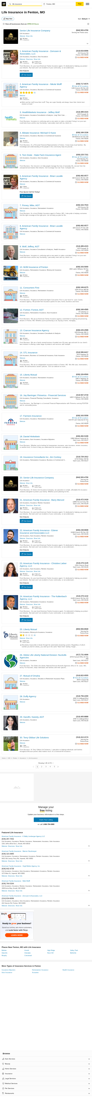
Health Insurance (59, 249)
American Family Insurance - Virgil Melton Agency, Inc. (21, 866)
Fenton (15, 758)
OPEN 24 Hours (33, 24)
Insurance (33, 57)
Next (58, 766)
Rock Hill (50, 953)
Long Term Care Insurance (63, 115)
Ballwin (4, 950)
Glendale (27, 953)
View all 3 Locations (81, 678)
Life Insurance (24, 33)
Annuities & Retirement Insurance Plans (51, 679)
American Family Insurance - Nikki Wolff (16, 881)
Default (85, 19)
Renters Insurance (44, 503)
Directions (29, 59)
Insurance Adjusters (48, 439)
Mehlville (73, 953)
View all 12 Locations (81, 135)
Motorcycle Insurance (54, 270)
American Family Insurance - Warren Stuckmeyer (19, 851)
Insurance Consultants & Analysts (41, 115)
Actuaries (35, 972)
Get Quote (28, 75)
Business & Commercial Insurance (49, 90)
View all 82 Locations (81, 418)
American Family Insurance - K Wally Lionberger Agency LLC (23, 836)
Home (4, 758)
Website (22, 36)
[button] (87, 4)
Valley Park (74, 950)
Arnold (26, 950)
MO (9, 758)
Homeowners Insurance (45, 208)
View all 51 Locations (81, 86)
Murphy (4, 955)
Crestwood (28, 955)
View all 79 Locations (81, 157)
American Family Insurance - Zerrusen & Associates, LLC (22, 896)
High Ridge (51, 950)
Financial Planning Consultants (40, 398)
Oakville (4, 953)
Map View (9, 19)
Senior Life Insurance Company (35, 30)
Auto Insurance (43, 57)
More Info (29, 36)
